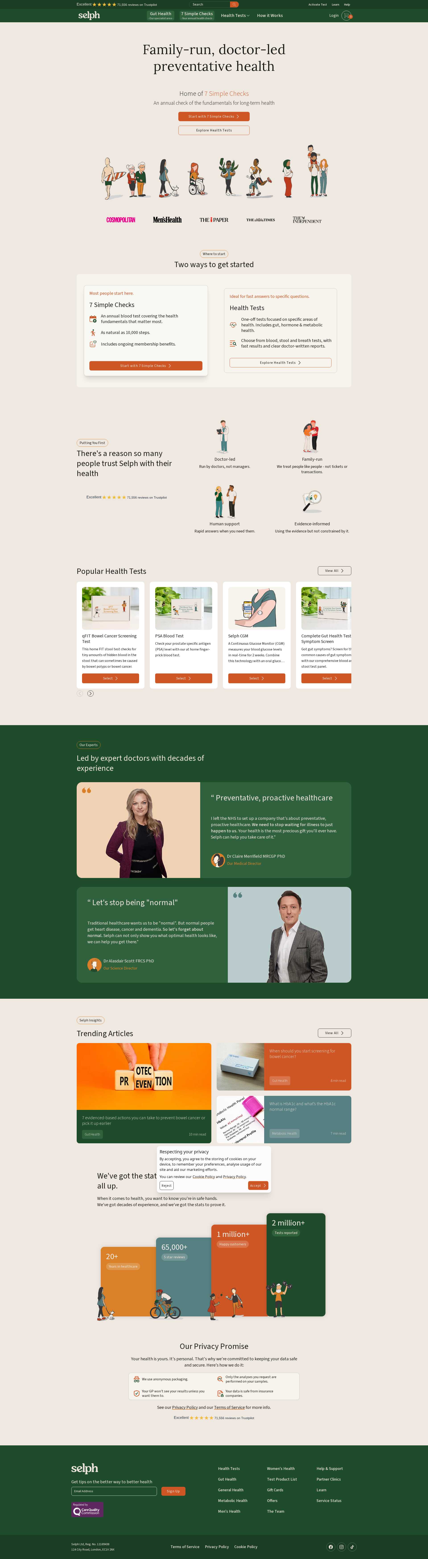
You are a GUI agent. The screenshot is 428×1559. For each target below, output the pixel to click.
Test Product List (282, 1479)
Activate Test (318, 4)
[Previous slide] (80, 693)
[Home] (89, 15)
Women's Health (281, 1468)
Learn (335, 4)
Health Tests (229, 1468)
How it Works (270, 15)
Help (347, 4)
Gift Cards (275, 1490)
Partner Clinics (329, 1479)
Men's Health (229, 1511)
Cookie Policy (204, 1176)
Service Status (329, 1501)
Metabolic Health (232, 1501)
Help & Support (330, 1468)
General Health (230, 1490)
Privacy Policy (234, 1176)
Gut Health (227, 1479)
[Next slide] (90, 693)
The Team (275, 1511)
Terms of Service (229, 1407)
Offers (272, 1501)
